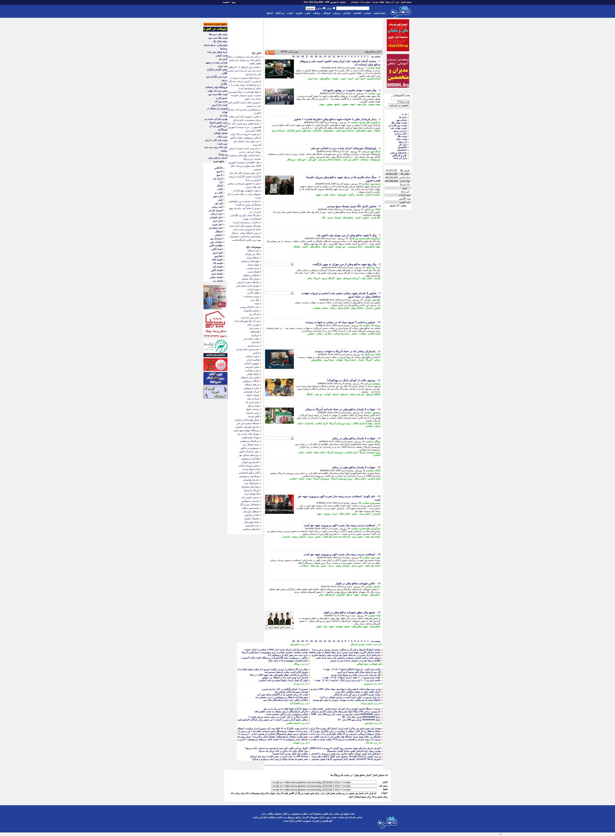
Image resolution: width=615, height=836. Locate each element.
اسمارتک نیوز (216, 238)
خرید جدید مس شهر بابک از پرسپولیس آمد (288, 655)
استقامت (304, 565)
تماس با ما (365, 2)
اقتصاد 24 (217, 263)
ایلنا (378, 615)
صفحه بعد (375, 56)
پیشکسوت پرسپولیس (249, 476)
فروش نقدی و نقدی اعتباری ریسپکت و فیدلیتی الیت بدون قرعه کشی (348, 657)
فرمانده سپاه (253, 398)
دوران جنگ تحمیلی (250, 278)
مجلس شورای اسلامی (248, 465)
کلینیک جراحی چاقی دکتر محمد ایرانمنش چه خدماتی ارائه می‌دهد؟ (276, 748)
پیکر (321, 594)
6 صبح (219, 171)
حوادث (290, 13)
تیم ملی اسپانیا (357, 394)
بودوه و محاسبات (251, 296)
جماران (377, 586)
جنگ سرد (254, 300)
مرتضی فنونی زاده (250, 497)
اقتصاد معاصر (216, 277)
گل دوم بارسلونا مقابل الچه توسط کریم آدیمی (359, 672)
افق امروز (217, 252)
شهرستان (341, 194)
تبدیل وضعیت (253, 268)
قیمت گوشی (221, 55)
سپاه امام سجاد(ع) (250, 486)
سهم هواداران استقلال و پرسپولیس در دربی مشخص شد (281, 697)
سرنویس (368, 683)
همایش (256, 352)
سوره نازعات (253, 289)
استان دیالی (366, 278)
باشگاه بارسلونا (373, 394)
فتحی (325, 194)
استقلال (218, 231)
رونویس (376, 383)
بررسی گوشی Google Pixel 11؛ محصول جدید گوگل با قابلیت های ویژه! (346, 756)
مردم (334, 513)
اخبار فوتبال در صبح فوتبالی (369, 664)
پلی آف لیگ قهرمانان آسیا (247, 321)
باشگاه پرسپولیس (251, 381)
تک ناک (369, 742)
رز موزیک (222, 154)
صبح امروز (329, 360)
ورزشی (336, 13)
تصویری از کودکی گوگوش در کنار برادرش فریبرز (285, 689)
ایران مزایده (366, 703)
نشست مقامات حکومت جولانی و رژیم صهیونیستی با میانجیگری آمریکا (275, 652)
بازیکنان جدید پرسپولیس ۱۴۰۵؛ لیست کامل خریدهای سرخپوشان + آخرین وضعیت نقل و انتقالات (263, 739)
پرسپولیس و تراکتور (250, 448)
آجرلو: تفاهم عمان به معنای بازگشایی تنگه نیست (358, 691)
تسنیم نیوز (375, 183)
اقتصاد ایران (216, 273)
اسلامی (328, 333)
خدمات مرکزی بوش (217, 157)
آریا (220, 182)
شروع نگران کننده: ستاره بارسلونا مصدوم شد (286, 672)
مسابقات (364, 159)
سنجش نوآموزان (251, 310)
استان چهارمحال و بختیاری (247, 419)
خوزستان (301, 159)
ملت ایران (313, 78)
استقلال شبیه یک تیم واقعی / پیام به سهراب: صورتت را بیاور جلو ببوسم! (347, 700)
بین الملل (279, 13)
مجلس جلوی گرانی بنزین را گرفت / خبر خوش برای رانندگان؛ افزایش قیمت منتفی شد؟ (266, 719)
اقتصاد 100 (217, 259)
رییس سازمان (252, 412)
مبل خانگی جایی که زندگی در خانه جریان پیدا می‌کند (283, 751)
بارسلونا (344, 394)
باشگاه (310, 394)
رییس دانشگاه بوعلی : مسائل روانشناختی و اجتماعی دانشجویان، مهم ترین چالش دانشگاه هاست (245, 236)
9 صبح (219, 175)
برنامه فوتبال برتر (251, 444)
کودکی (327, 394)
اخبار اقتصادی (216, 217)
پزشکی (316, 13)
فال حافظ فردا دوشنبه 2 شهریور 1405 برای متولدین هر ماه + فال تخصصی (245, 166)
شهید (352, 104)
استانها (270, 13)
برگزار (351, 194)
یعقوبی (344, 104)
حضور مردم (365, 513)
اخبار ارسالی (216, 214)
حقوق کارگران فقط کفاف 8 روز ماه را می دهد (286, 708)
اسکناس (218, 235)
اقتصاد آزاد (295, 703)
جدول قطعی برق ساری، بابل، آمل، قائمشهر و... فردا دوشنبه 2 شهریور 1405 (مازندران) (243, 127)
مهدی (321, 104)
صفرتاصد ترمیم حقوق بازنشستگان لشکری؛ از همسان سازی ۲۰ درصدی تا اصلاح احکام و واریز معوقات (260, 734)
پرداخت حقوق (252, 409)
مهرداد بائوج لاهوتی (250, 437)
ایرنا (378, 267)
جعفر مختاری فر (251, 338)
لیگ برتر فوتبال (252, 254)
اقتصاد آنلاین (216, 270)
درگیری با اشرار (372, 194)
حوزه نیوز (375, 557)
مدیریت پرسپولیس (250, 501)
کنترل (358, 217)
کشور (305, 246)
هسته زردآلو (253, 405)
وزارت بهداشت (252, 370)
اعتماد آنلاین (216, 249)
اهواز (318, 626)
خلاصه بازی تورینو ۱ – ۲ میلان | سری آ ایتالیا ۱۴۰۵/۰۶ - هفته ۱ (351, 677)
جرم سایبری (253, 345)
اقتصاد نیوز (217, 281)
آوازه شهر (217, 196)
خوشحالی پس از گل (249, 504)
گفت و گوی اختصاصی (249, 472)
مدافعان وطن (357, 308)
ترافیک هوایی (253, 374)
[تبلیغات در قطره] (215, 30)
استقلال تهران (252, 257)
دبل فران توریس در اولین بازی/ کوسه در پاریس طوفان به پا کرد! (350, 697)
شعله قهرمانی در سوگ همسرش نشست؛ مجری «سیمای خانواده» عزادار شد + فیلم (244, 95)
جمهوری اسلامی (251, 363)
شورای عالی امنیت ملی (248, 434)
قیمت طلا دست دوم (218, 38)
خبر (397, 2)
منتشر (325, 308)
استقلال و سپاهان (251, 275)
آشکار (219, 185)
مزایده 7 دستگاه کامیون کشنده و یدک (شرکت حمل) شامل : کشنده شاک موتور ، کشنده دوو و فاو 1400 (332, 708)
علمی (307, 13)
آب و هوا (390, 2)
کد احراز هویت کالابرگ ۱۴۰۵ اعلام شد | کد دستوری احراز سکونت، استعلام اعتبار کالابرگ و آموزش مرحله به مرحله (253, 728)
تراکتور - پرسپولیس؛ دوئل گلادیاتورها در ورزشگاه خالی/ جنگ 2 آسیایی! (275, 657)
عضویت (226, 2)
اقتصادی (357, 13)
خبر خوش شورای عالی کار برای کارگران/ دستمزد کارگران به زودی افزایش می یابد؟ (245, 176)
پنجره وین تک (221, 101)
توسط (337, 217)
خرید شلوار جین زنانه (217, 52)
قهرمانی (312, 159)
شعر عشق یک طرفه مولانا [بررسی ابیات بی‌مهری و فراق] (280, 759)
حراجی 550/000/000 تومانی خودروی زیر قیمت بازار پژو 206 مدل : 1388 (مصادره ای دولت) (337, 714)
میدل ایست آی (252, 402)
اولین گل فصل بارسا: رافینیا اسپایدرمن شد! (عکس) (283, 680)
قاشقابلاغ (255, 331)
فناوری (299, 13)
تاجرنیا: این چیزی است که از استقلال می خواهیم (285, 677)
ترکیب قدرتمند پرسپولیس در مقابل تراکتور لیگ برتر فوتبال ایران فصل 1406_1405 (243, 60)
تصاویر (366, 217)
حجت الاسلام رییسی (249, 307)
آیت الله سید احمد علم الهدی (336, 536)
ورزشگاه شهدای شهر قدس (246, 430)
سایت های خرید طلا (218, 34)
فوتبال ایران (253, 271)
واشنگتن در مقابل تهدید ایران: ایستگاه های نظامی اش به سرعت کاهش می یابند (343, 736)
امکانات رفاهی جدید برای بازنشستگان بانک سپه (285, 700)
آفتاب (219, 189)
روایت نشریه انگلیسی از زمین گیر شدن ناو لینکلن (357, 694)
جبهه (319, 513)
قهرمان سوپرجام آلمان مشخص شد (291, 691)
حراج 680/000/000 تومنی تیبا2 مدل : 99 (361, 717)
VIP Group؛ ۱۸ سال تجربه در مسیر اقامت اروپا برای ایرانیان (279, 756)
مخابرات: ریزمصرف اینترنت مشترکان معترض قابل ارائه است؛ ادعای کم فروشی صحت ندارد (245, 226)
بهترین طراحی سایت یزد (215, 119)
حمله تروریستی (355, 246)
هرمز (330, 217)
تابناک (377, 209)
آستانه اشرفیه (373, 78)
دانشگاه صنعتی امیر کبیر (247, 423)
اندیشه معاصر (293, 723)
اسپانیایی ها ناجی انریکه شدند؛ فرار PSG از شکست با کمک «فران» (276, 649)
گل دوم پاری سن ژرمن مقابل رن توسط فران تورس (356, 674)
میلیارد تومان (253, 264)
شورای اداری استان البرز (247, 285)
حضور (354, 513)
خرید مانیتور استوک (218, 122)
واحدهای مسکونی (251, 529)
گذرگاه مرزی (328, 278)
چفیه (257, 303)
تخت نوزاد (222, 66)
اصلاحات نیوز (216, 242)
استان (309, 452)
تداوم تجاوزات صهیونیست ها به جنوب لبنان (288, 660)
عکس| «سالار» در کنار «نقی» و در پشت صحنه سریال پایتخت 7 (278, 717)
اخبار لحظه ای (215, 228)
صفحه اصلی (406, 2)
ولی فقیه (314, 565)
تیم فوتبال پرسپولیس (249, 441)
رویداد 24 (376, 325)
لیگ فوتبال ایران (251, 494)
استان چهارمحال (251, 522)
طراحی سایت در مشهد (216, 62)
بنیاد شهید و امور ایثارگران (299, 130)
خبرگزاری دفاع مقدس (370, 122)
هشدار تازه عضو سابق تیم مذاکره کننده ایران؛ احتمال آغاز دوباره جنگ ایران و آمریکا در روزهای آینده (334, 728)
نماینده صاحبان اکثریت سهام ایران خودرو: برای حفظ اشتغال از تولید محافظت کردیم (341, 652)
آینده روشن (217, 206)
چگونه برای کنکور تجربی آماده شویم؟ (290, 753)
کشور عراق (328, 246)
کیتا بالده (255, 342)
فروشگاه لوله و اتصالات (216, 87)
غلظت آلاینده (253, 293)
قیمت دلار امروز (219, 105)
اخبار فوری (217, 224)
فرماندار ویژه (278, 130)
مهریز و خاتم (253, 324)
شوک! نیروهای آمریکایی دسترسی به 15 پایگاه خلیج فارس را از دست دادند (345, 734)
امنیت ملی (360, 78)
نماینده (335, 78)
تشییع (336, 104)
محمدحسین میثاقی (250, 508)
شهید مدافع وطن (364, 130)
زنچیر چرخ (254, 328)
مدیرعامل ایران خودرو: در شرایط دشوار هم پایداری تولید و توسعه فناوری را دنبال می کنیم (338, 655)
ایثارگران (317, 130)
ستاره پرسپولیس (251, 388)
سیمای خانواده (252, 395)
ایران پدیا (223, 59)
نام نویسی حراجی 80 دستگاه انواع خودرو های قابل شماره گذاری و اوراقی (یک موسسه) (339, 711)
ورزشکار (291, 159)
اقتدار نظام (344, 513)
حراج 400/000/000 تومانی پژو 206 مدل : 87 (359, 719)
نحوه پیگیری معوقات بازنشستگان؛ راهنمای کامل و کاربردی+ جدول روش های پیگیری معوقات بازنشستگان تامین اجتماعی (251, 736)
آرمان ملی (217, 178)
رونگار (377, 441)
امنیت (343, 78)
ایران (350, 78)
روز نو (297, 683)
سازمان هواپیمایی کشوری (247, 427)
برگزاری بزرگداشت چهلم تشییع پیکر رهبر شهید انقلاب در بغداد (279, 674)
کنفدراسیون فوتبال (250, 462)
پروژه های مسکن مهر (249, 455)
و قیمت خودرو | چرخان (361, 644)
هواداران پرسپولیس (250, 458)
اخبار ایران (217, 221)
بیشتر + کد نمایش (398, 205)
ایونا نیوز (376, 299)
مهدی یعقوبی (374, 104)
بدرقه (332, 194)
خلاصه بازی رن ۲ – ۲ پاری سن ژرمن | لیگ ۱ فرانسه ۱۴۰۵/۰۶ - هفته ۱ (347, 680)
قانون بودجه (253, 416)
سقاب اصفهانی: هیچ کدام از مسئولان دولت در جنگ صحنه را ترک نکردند (244, 194)
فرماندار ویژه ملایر (345, 130)
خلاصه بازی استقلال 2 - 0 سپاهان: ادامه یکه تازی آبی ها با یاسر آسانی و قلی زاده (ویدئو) (243, 70)
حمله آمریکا (350, 360)
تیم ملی (318, 394)
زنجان (332, 308)
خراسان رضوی (299, 536)
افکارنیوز (218, 256)
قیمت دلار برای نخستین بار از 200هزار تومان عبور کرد (282, 694)
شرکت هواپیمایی (251, 391)
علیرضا (360, 194)
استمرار (376, 513)
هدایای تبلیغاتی (220, 133)
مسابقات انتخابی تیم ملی (329, 159)
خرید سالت (222, 136)
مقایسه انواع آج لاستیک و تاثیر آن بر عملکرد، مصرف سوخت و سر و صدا (346, 649)
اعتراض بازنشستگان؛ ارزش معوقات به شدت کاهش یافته (281, 711)
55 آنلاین (218, 168)
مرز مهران (341, 246)
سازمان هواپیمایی (251, 479)
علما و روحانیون (252, 515)
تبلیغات (296, 742)
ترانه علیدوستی (252, 525)
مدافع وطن (325, 78)
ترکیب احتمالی (252, 356)
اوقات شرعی (378, 2)
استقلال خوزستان (251, 511)
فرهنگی (326, 13)
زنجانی (319, 333)
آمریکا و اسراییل (251, 490)
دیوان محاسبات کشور (249, 451)
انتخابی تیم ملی (350, 159)
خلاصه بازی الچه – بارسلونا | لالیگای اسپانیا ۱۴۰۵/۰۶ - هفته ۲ (352, 669)
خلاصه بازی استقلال (250, 377)
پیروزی (327, 513)
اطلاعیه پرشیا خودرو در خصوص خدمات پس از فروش (355, 660)
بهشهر (329, 104)
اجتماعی (347, 13)
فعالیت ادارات (252, 360)
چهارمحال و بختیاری (250, 261)
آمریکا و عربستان (351, 278)
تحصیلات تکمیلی (251, 518)
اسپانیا (335, 394)
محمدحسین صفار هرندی (247, 349)
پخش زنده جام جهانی (217, 90)
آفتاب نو (218, 192)
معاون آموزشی (252, 367)
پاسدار (377, 278)
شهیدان (364, 594)
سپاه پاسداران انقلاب (362, 423)
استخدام (355, 2)
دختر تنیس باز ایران (250, 317)
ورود (233, 2)
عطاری (224, 83)
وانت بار (223, 115)
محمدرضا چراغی (342, 333)
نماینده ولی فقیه (372, 536)
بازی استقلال (253, 250)
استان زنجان (343, 308)
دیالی (309, 278)
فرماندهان (329, 594)
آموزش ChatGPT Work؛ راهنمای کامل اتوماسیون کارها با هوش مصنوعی (346, 759)
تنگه (324, 217)
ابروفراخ (255, 335)
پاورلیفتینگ (375, 159)
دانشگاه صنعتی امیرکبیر (248, 282)
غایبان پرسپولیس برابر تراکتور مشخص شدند (287, 714)
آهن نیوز (218, 203)
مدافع (349, 594)
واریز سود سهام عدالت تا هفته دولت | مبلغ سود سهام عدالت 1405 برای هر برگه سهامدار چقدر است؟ (333, 689)
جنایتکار (296, 246)
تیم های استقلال (252, 384)
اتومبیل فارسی (215, 210)
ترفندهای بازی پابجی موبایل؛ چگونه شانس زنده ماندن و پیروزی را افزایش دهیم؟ (343, 753)
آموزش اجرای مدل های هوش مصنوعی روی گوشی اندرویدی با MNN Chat (345, 748)
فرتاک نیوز (375, 151)
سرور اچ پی (221, 97)
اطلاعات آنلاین (215, 245)
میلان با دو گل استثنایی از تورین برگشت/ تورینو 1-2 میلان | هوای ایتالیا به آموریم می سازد (266, 669)
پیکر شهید (361, 104)
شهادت (316, 308)
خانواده (377, 130)
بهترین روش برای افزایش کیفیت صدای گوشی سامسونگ (354, 751)
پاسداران (309, 423)
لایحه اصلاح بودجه (251, 469)
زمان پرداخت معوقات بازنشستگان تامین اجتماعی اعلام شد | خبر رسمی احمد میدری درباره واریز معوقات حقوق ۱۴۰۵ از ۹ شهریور (246, 731)
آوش (220, 199)
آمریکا (317, 278)
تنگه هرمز (375, 217)
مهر (378, 93)
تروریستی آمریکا (335, 452)
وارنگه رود (254, 314)
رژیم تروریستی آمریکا (340, 423)
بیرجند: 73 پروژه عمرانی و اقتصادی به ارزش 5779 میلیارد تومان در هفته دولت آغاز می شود (337, 739)
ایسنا (378, 67)
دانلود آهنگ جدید (251, 483)
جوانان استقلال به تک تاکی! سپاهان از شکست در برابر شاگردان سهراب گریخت (343, 731)
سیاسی (367, 13)
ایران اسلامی (374, 333)
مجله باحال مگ (220, 41)
